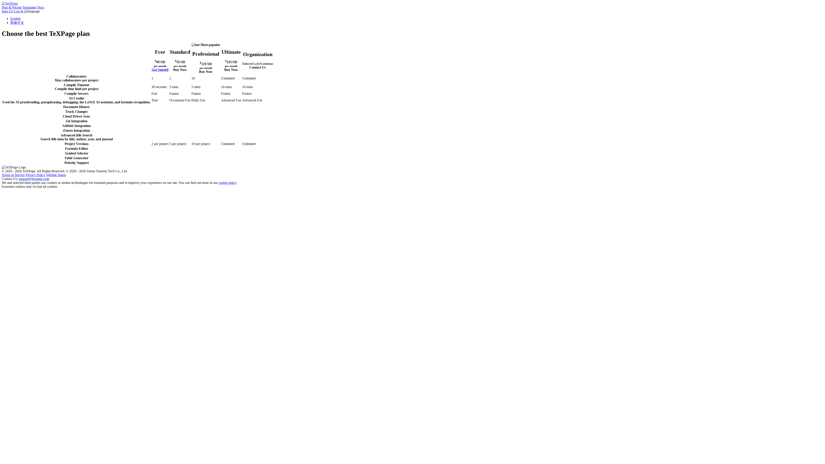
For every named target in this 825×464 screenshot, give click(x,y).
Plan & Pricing (12, 7)
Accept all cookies (44, 186)
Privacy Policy (35, 175)
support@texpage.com (34, 179)
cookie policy (227, 183)
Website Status (56, 175)
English (15, 18)
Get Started (160, 70)
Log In (18, 11)
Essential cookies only (17, 186)
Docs (40, 7)
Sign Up (7, 11)
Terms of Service (13, 175)
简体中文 (17, 22)
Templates (29, 7)
